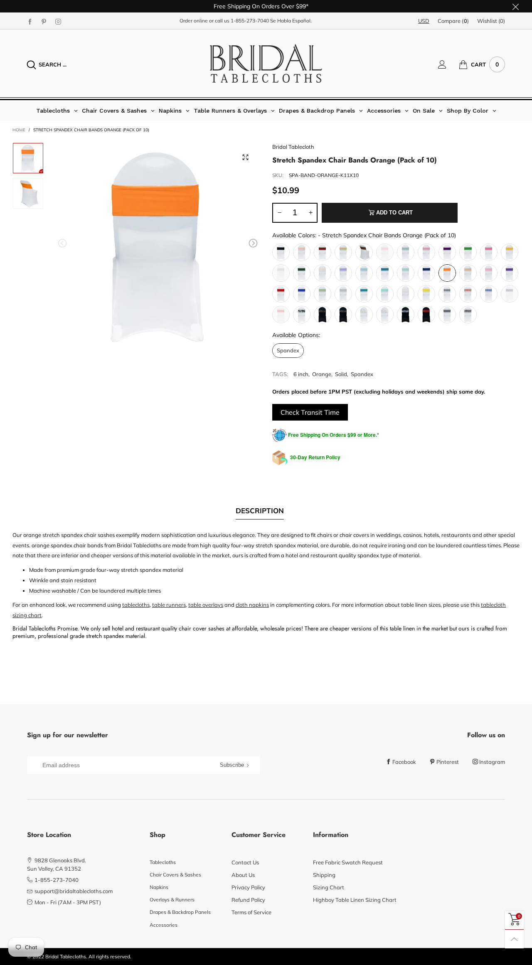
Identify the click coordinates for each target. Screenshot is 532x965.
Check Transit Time (310, 412)
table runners (169, 604)
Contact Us (245, 862)
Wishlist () (491, 20)
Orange (321, 374)
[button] (62, 243)
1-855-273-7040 (250, 20)
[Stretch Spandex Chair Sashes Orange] (28, 193)
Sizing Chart (328, 887)
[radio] (281, 252)
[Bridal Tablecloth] (266, 63)
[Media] (245, 157)
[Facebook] (30, 21)
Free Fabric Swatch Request (348, 862)
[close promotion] (515, 6)
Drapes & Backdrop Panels (180, 912)
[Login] (448, 64)
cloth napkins (252, 604)
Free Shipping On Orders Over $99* (261, 6)
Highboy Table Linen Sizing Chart (355, 899)
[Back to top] (514, 939)
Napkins (159, 887)
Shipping (324, 874)
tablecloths (136, 604)
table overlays (205, 604)
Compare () (453, 20)
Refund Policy (248, 899)
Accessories (163, 925)
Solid (341, 374)
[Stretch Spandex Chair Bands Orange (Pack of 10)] (158, 245)
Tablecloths (163, 862)
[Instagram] (58, 21)
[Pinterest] (44, 21)
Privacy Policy (248, 887)
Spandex (362, 374)
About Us (243, 874)
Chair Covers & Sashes (175, 874)
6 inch (300, 374)
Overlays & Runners (172, 899)
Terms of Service (251, 912)
